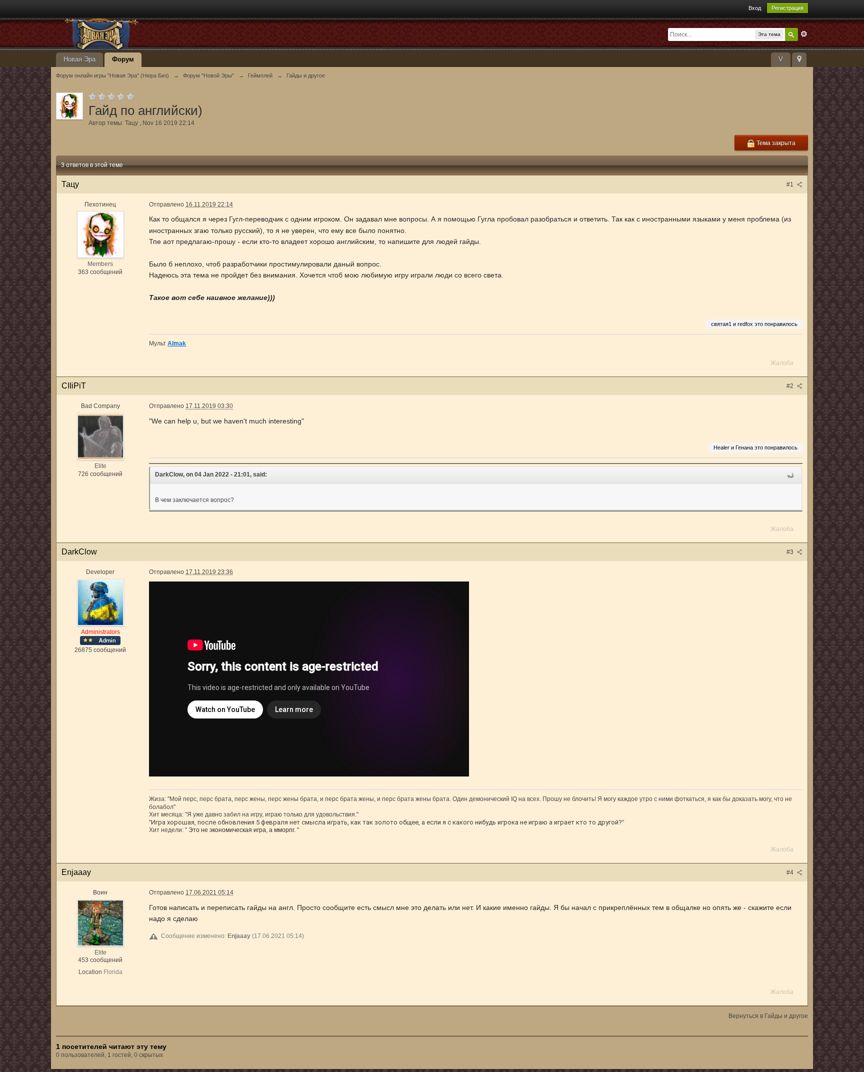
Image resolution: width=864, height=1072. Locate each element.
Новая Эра (80, 59)
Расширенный (804, 34)
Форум (123, 59)
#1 (790, 184)
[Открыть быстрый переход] (799, 59)
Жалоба (782, 363)
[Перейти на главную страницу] (145, 33)
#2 (790, 386)
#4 (790, 872)
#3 (790, 552)
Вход (754, 8)
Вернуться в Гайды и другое (768, 1016)
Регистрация (788, 8)
